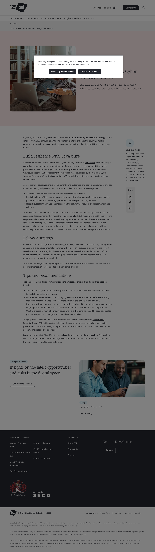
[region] (78, 66)
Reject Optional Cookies (62, 72)
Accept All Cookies (90, 72)
